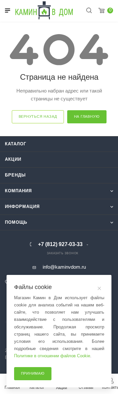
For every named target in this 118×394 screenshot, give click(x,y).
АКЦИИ (13, 159)
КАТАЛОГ (15, 143)
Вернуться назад (38, 116)
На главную (87, 116)
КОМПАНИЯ (18, 190)
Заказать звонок (62, 253)
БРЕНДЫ (15, 175)
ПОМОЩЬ (16, 222)
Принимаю (33, 373)
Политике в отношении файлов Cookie (52, 355)
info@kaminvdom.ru (64, 267)
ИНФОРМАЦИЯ (22, 206)
